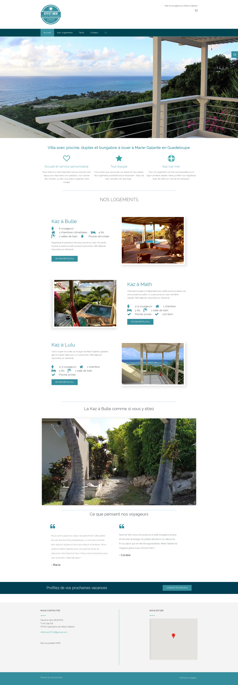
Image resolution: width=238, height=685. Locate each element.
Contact (94, 33)
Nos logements (65, 33)
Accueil (47, 33)
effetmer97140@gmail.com (53, 632)
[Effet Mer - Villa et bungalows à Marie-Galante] (50, 14)
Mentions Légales (188, 677)
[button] (173, 636)
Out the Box (56, 677)
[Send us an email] (196, 10)
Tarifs (81, 33)
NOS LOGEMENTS (119, 199)
